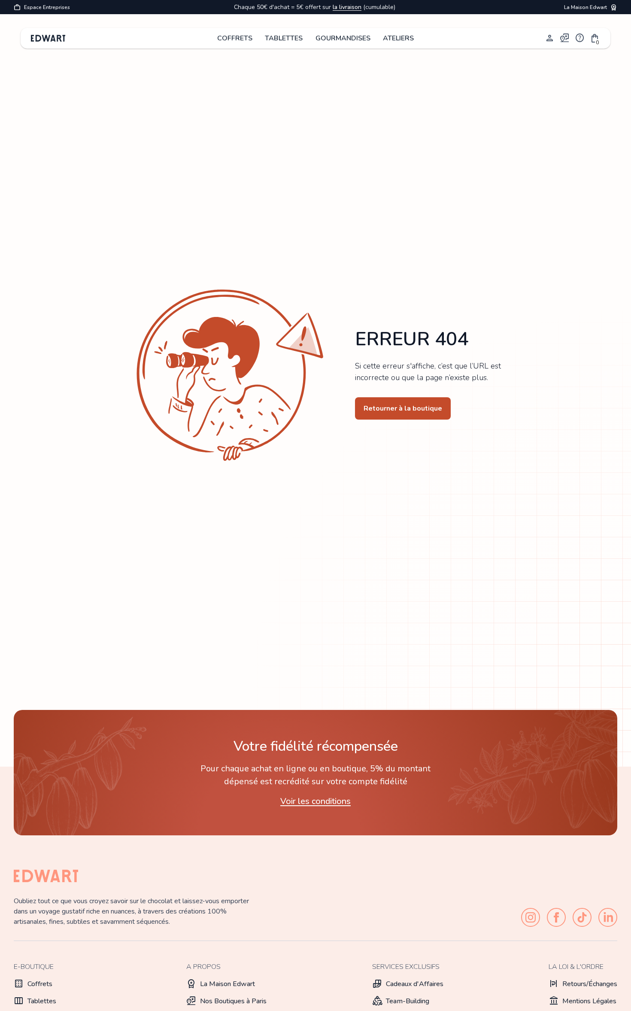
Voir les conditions (315, 801)
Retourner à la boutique (403, 408)
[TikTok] (582, 917)
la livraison (347, 7)
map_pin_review (565, 38)
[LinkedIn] (607, 917)
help (580, 38)
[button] (595, 38)
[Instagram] (530, 917)
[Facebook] (556, 917)
